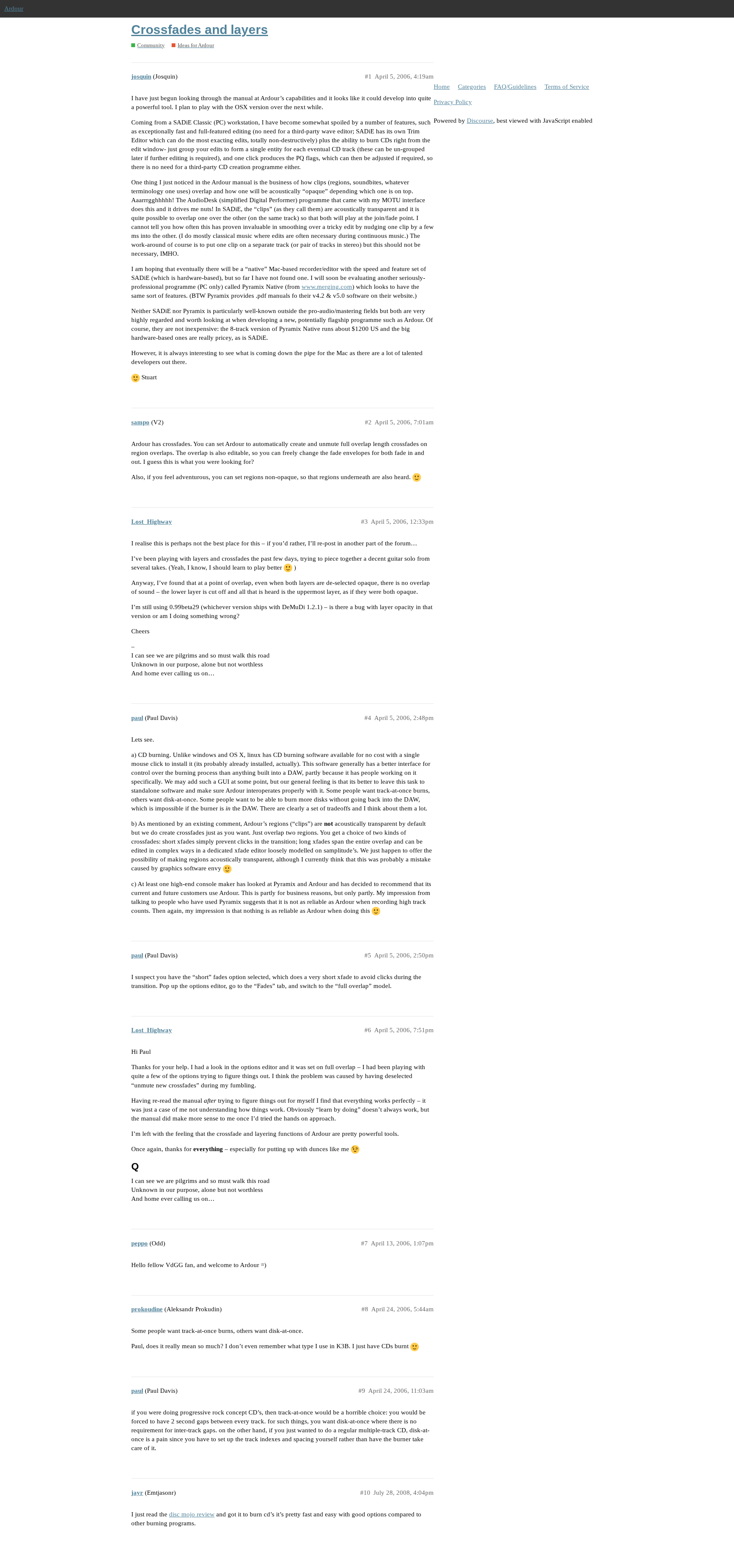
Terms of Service (567, 86)
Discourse (480, 120)
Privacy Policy (453, 102)
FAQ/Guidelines (515, 86)
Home (442, 86)
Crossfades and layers (199, 30)
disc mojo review (192, 1514)
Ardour (13, 8)
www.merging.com (327, 286)
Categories (472, 86)
